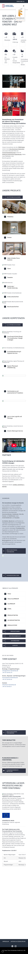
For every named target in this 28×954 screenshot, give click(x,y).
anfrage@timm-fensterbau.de (10, 670)
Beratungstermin (6, 540)
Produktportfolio (20, 528)
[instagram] (15, 946)
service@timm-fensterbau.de (10, 677)
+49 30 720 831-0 (6, 686)
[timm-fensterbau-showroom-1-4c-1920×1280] (14, 555)
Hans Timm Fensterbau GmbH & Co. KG (14, 950)
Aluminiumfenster (7, 514)
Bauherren (11, 521)
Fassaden (16, 517)
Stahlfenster (12, 516)
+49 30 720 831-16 (7, 679)
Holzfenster (15, 514)
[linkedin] (12, 946)
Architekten (5, 521)
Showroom (5, 508)
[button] (14, 217)
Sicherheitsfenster (7, 517)
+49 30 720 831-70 (7, 672)
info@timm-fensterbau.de (9, 684)
